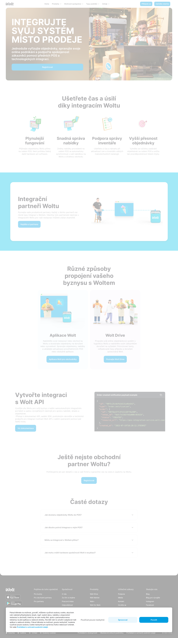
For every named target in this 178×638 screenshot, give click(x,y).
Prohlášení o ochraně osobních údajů (32, 627)
